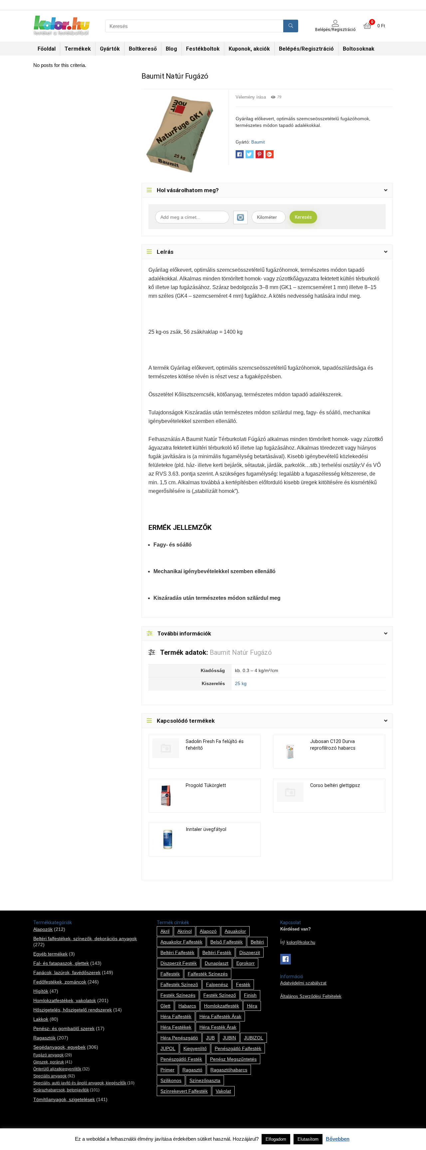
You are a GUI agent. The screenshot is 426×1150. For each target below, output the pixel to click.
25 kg (241, 683)
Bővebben (337, 1139)
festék (243, 984)
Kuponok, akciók (249, 49)
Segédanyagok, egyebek (59, 1047)
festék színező (219, 995)
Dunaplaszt (216, 963)
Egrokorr (245, 963)
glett (165, 1005)
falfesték (170, 973)
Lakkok (40, 1019)
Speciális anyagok (50, 1076)
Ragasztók (44, 1037)
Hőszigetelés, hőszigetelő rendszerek (72, 1009)
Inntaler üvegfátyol (206, 829)
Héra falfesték (175, 1016)
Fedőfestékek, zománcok (59, 981)
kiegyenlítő (195, 1048)
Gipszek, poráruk (48, 1062)
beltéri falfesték (177, 952)
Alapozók (43, 929)
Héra (252, 1005)
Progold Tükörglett (206, 785)
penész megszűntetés (233, 1059)
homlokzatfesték (221, 1005)
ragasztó (192, 1069)
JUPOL (167, 1048)
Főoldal (47, 49)
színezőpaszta (204, 1080)
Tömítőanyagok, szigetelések (64, 1099)
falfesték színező (179, 984)
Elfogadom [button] (276, 1139)
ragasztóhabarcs (228, 1069)
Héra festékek (175, 1027)
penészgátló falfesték (238, 1048)
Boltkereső (143, 49)
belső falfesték (226, 942)
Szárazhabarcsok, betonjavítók (61, 1090)
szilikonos (170, 1080)
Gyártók (110, 49)
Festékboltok (203, 49)
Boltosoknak (358, 49)
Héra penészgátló (179, 1037)
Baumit (258, 142)
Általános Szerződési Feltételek (310, 996)
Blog (171, 49)
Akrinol (184, 931)
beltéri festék (216, 952)
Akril (164, 931)
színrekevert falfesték (184, 1091)
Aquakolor (235, 931)
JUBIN (229, 1037)
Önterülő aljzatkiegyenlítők (57, 1069)
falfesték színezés (208, 973)
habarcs (187, 1005)
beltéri (257, 942)
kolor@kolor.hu (301, 942)
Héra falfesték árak (220, 1016)
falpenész (217, 984)
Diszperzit (249, 952)
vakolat (223, 1091)
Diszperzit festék (178, 963)
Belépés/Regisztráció (306, 49)
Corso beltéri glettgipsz (335, 785)
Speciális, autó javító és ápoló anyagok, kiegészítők (79, 1083)
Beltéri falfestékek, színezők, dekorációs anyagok (85, 938)
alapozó (208, 931)
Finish (250, 995)
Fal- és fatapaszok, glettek (61, 963)
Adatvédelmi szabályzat (303, 983)
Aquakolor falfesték (181, 942)
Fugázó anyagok (48, 1055)
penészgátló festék (181, 1059)
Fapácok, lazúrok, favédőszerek (67, 972)
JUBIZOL (253, 1037)
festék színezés (177, 995)
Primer (167, 1069)
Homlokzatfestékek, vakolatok (64, 1000)
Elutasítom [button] (308, 1139)
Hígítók (40, 991)
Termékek (78, 49)
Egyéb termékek (50, 954)
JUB (210, 1037)
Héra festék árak (217, 1027)
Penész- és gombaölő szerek (64, 1028)
